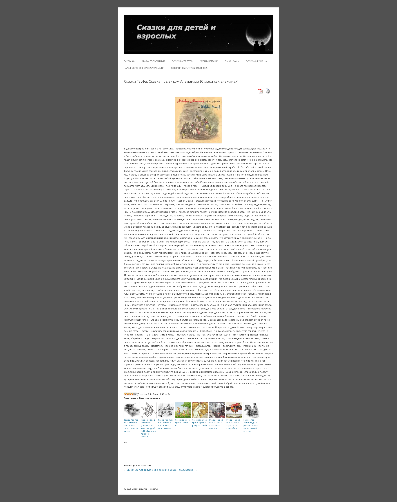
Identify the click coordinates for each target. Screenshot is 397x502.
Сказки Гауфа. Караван (183, 469)
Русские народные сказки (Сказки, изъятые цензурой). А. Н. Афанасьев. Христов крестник (148, 428)
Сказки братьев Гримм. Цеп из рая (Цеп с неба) (199, 423)
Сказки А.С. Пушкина (256, 61)
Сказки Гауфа (232, 61)
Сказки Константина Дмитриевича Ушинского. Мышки (165, 424)
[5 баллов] (135, 394)
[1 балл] (125, 394)
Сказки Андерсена (208, 61)
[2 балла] (128, 394)
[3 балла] (130, 394)
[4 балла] (133, 394)
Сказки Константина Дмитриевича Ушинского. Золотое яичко (131, 425)
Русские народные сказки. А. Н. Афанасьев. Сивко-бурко (234, 424)
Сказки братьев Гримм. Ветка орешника (146, 469)
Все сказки (129, 61)
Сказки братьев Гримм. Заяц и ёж (182, 423)
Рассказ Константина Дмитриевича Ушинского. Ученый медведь (250, 425)
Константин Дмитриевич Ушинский (189, 68)
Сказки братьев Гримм (153, 61)
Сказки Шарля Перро (182, 61)
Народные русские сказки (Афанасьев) (144, 68)
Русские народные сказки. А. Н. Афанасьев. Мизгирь (217, 424)
